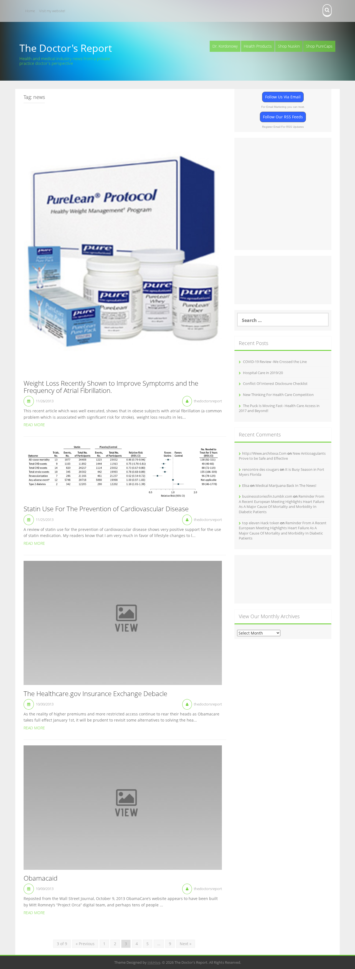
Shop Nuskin (289, 46)
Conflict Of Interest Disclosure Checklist (275, 383)
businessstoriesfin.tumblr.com (267, 496)
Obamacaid (40, 878)
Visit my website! (52, 10)
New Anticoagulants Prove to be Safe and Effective (282, 456)
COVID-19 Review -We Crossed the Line (275, 361)
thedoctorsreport (208, 400)
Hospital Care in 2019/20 (263, 372)
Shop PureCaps (319, 46)
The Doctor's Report (65, 48)
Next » (185, 943)
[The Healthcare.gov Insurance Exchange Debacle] (123, 622)
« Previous (85, 943)
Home (30, 10)
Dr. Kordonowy (225, 46)
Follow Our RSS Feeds (283, 116)
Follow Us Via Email (283, 96)
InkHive (154, 962)
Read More (34, 424)
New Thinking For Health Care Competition (278, 394)
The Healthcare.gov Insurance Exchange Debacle (95, 694)
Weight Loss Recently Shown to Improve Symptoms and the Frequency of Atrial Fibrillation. (111, 387)
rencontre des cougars (260, 469)
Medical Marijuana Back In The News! (285, 485)
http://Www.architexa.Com (264, 453)
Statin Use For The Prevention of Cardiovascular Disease (106, 509)
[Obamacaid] (123, 807)
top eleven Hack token (260, 522)
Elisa (245, 485)
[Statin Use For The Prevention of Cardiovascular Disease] (123, 471)
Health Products (258, 46)
